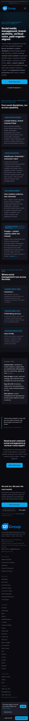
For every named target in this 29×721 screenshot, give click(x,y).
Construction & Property (8, 562)
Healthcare (4, 565)
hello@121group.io (15, 549)
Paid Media (5, 579)
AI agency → (13, 256)
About (3, 613)
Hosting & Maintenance (8, 596)
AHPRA (4, 58)
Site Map (4, 665)
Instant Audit (5, 631)
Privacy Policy (20, 514)
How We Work (5, 645)
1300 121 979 (5, 549)
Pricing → (11, 373)
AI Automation (5, 599)
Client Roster (5, 610)
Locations (4, 622)
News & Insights (6, 642)
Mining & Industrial (6, 559)
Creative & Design (6, 588)
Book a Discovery (21, 718)
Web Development (7, 594)
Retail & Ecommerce (7, 571)
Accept (23, 706)
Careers (4, 657)
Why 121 (4, 616)
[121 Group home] (9, 8)
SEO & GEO (5, 582)
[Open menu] (25, 8)
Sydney (3, 679)
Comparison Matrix (7, 625)
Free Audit (4, 634)
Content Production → (14, 88)
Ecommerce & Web (7, 591)
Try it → (15, 3)
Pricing (3, 628)
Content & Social (6, 585)
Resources (4, 639)
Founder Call (5, 636)
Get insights (22, 510)
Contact (4, 668)
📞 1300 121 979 (7, 718)
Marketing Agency (6, 619)
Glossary (4, 654)
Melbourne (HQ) (6, 677)
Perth (3, 682)
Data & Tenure (5, 648)
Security (4, 660)
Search (3, 663)
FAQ (3, 651)
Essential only (8, 712)
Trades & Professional (7, 568)
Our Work (4, 607)
